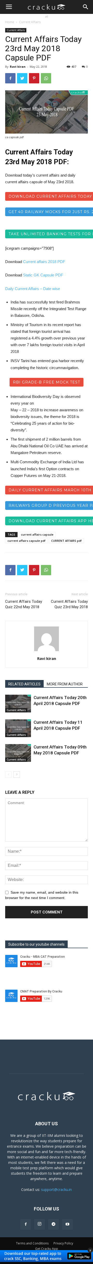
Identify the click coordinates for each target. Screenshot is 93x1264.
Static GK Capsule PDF (43, 275)
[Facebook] (25, 1224)
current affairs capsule (37, 534)
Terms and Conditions (32, 1243)
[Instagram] (39, 1224)
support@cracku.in (56, 1189)
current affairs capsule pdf (26, 541)
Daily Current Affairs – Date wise (32, 288)
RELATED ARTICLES (24, 684)
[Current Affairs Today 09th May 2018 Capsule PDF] (18, 753)
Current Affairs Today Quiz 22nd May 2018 (23, 604)
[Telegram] (53, 1224)
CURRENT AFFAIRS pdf (66, 541)
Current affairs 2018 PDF (44, 261)
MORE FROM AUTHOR (65, 684)
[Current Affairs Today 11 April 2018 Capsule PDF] (18, 728)
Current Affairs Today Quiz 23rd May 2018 (69, 604)
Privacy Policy (63, 1243)
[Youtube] (67, 1224)
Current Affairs (30, 22)
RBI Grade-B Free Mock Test (46, 382)
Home (9, 22)
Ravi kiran (18, 66)
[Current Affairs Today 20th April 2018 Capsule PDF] (18, 703)
